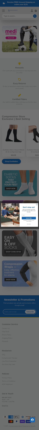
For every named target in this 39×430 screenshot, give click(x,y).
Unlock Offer (29, 218)
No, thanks (29, 224)
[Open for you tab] (32, 419)
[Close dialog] (37, 204)
